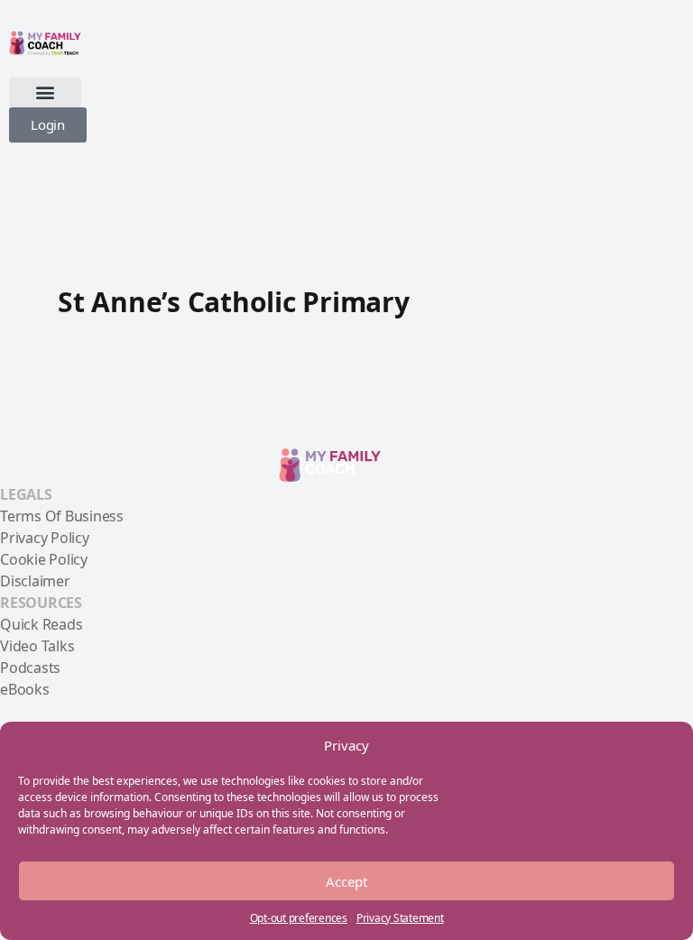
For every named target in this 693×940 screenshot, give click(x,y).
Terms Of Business (62, 516)
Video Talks (37, 646)
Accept (346, 881)
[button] (45, 92)
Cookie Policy (44, 559)
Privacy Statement (400, 918)
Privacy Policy (44, 538)
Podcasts (30, 667)
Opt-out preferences (298, 918)
